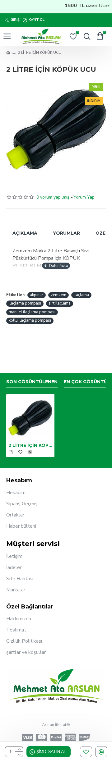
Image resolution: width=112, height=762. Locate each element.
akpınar (36, 295)
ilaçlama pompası (25, 303)
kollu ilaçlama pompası (30, 320)
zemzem (58, 295)
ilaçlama (81, 295)
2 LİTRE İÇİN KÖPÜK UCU (30, 445)
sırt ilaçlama (60, 303)
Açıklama (24, 233)
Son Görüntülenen (32, 381)
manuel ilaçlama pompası (32, 312)
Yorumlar (66, 233)
